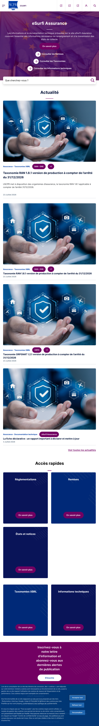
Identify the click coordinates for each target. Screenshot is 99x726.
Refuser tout (77, 705)
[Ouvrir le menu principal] (3, 5)
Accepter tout (77, 698)
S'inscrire (49, 678)
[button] (94, 5)
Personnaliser (77, 712)
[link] (49, 54)
